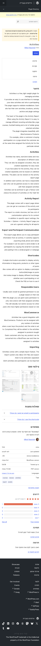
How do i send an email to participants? (24, 413)
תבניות (17, 568)
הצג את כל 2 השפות (8, 473)
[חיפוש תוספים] (18, 22)
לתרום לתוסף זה (33, 552)
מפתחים (36, 589)
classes (11, 478)
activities (18, 478)
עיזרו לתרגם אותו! (11, 15)
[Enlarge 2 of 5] (36, 387)
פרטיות (36, 575)
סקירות (34, 66)
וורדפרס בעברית (28, 618)
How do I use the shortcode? (28, 419)
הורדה (36, 53)
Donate (16, 589)
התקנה (34, 71)
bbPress (35, 606)
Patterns (16, 575)
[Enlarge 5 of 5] (17, 382)
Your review (34, 522)
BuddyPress (33, 609)
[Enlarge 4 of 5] (17, 373)
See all (4, 522)
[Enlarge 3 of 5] (36, 396)
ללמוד (37, 582)
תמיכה (35, 82)
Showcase (16, 564)
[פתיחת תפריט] (3, 3)
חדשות (36, 568)
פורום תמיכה (34, 537)
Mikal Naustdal (29, 48)
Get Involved (15, 582)
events (10, 482)
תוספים (17, 571)
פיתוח (35, 76)
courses (5, 478)
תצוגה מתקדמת (33, 488)
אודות (37, 564)
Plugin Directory (33, 9)
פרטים (35, 61)
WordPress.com (32, 599)
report (5, 482)
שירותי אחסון (34, 571)
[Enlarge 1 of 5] (36, 373)
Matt (36, 602)
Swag (16, 592)
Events (17, 585)
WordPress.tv (33, 592)
